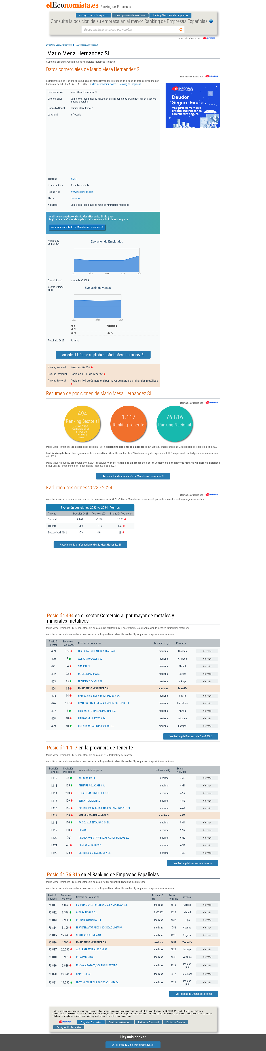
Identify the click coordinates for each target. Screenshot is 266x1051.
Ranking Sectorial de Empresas (170, 15)
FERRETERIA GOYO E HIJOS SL (94, 793)
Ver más (207, 651)
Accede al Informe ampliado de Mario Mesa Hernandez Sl (103, 355)
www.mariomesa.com (82, 191)
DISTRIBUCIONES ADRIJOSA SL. (95, 852)
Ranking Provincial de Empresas (130, 15)
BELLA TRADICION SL (89, 800)
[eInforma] (64, 1020)
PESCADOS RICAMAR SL (88, 920)
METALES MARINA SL (89, 673)
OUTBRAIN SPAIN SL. (86, 912)
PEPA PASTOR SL (85, 957)
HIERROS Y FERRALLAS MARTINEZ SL (97, 710)
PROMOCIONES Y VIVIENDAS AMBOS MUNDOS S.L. (104, 837)
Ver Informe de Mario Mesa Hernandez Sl (133, 1044)
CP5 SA (82, 830)
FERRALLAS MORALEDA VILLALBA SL (97, 651)
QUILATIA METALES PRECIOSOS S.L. (96, 726)
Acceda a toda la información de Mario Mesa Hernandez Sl (133, 476)
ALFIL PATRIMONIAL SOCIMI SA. (92, 949)
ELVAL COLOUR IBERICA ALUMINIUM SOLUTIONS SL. (104, 703)
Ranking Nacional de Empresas (93, 15)
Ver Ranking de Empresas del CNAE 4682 (191, 736)
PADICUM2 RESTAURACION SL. (94, 822)
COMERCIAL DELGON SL (91, 845)
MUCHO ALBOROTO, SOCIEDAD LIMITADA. (97, 965)
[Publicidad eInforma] (193, 127)
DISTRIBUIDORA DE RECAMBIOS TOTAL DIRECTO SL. (105, 808)
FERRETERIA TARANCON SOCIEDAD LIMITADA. (99, 927)
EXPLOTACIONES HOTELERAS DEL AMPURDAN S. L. (102, 904)
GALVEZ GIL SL (83, 973)
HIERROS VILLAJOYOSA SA (92, 718)
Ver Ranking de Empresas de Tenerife (193, 863)
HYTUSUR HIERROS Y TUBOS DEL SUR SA (99, 695)
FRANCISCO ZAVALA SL (90, 681)
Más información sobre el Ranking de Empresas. (117, 84)
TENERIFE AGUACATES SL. (92, 785)
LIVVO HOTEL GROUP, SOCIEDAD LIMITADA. (97, 982)
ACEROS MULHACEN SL (90, 658)
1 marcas (75, 198)
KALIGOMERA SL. (87, 778)
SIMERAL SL (84, 666)
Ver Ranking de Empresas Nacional (194, 993)
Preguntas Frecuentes (91, 1022)
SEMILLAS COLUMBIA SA (88, 935)
